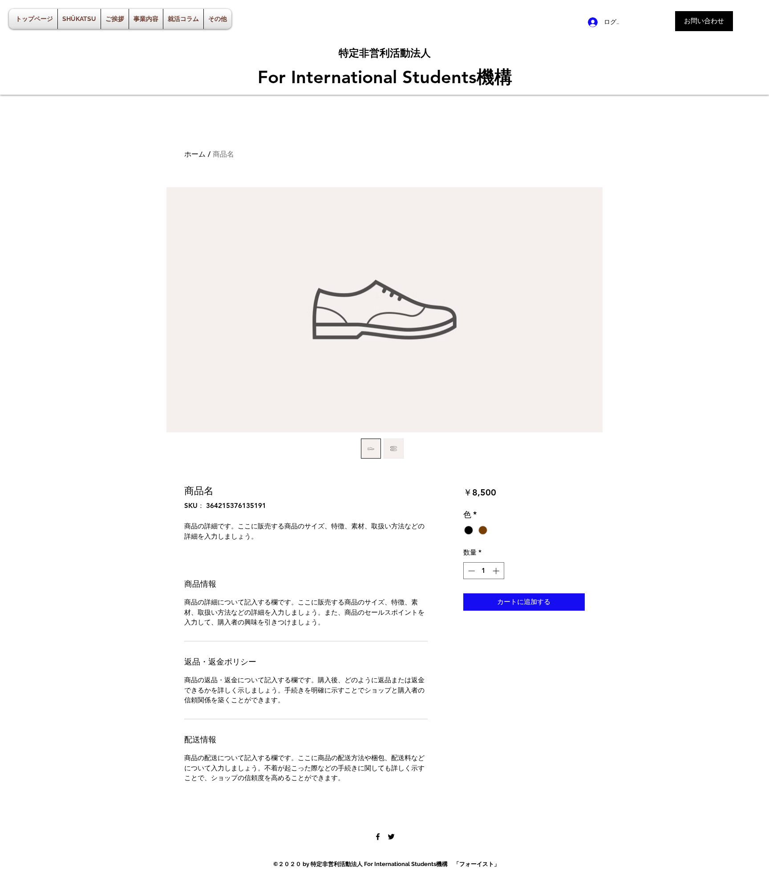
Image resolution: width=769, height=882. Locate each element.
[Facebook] (377, 836)
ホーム (195, 154)
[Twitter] (391, 836)
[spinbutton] (483, 571)
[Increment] (497, 571)
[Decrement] (471, 571)
